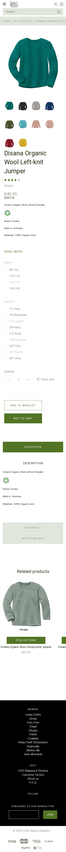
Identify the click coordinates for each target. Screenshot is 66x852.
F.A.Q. (33, 782)
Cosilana (33, 738)
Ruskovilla (33, 746)
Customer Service (33, 774)
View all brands (33, 754)
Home (6, 21)
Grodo (33, 718)
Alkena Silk (33, 750)
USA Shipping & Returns (33, 770)
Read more (13, 251)
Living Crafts (33, 714)
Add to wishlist (23, 405)
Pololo (33, 734)
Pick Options (26, 640)
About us (33, 778)
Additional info (33, 538)
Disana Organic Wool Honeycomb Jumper (26, 647)
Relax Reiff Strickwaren (33, 742)
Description (33, 447)
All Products (23, 21)
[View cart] (61, 4)
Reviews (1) (33, 528)
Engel (33, 726)
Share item (47, 379)
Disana (8, 185)
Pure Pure (33, 722)
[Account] (55, 4)
